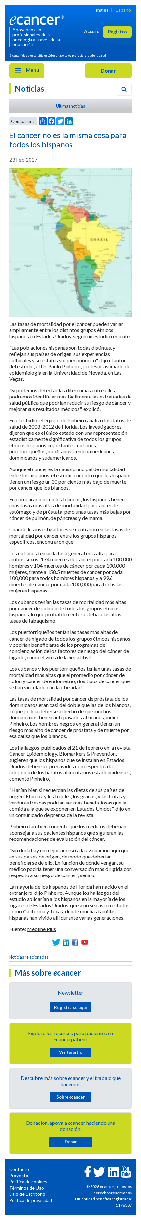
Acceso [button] (92, 31)
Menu (32, 70)
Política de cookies (28, 1181)
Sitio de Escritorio (27, 1194)
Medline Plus (41, 929)
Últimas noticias (70, 106)
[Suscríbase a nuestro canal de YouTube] (85, 942)
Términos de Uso (26, 1188)
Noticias (29, 88)
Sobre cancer (70, 1097)
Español (124, 10)
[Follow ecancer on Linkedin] (113, 1171)
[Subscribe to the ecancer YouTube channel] (126, 1171)
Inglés (102, 10)
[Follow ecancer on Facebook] (87, 1171)
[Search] (124, 89)
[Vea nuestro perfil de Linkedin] (66, 942)
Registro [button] (117, 31)
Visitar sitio (70, 1052)
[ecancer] (38, 19)
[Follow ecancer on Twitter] (99, 1171)
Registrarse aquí (70, 1007)
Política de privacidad (30, 1200)
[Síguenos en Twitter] (56, 942)
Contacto (19, 1169)
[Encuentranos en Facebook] (75, 942)
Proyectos (19, 1175)
